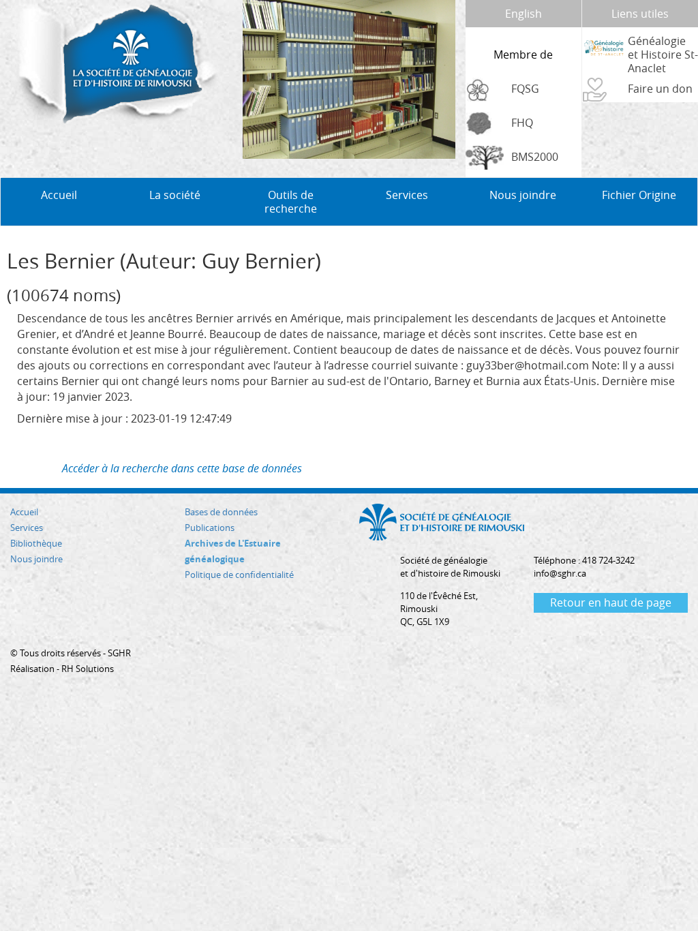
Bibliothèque (36, 543)
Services (26, 527)
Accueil (59, 194)
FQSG (525, 88)
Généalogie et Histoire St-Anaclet (663, 54)
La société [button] (174, 194)
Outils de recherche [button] (290, 201)
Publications (209, 527)
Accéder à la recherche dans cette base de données (182, 468)
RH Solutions (87, 668)
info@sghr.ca (560, 573)
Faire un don (660, 88)
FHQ (522, 122)
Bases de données (221, 512)
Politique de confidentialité (239, 574)
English (523, 13)
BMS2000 (534, 156)
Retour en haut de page (610, 602)
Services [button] (407, 194)
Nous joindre (522, 194)
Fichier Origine (639, 194)
